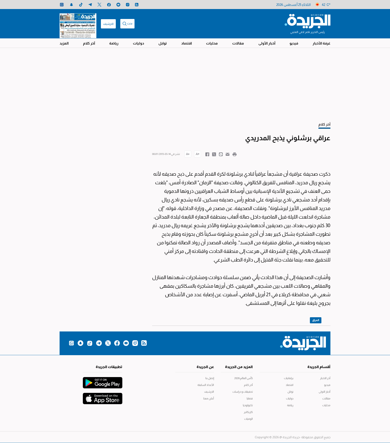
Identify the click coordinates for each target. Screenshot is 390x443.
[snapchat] (71, 4)
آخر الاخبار (325, 378)
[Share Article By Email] (228, 154)
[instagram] (127, 4)
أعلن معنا (208, 398)
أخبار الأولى (266, 43)
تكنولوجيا (248, 405)
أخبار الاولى (324, 391)
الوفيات (248, 418)
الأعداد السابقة (205, 385)
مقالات (238, 43)
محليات (212, 43)
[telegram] (90, 4)
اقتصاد (186, 43)
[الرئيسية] (307, 21)
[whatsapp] (62, 4)
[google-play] (102, 380)
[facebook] (109, 4)
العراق (315, 320)
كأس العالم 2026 (243, 378)
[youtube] (118, 4)
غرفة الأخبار (321, 43)
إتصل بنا (209, 378)
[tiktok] (81, 4)
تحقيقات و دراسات (242, 391)
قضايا (250, 398)
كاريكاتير (248, 412)
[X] (99, 4)
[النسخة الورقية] (78, 23)
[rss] (136, 4)
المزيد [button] (64, 43)
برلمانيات (288, 378)
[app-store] (102, 396)
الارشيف (108, 24)
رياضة (113, 43)
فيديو (294, 43)
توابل (162, 43)
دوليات (138, 43)
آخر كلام (89, 43)
